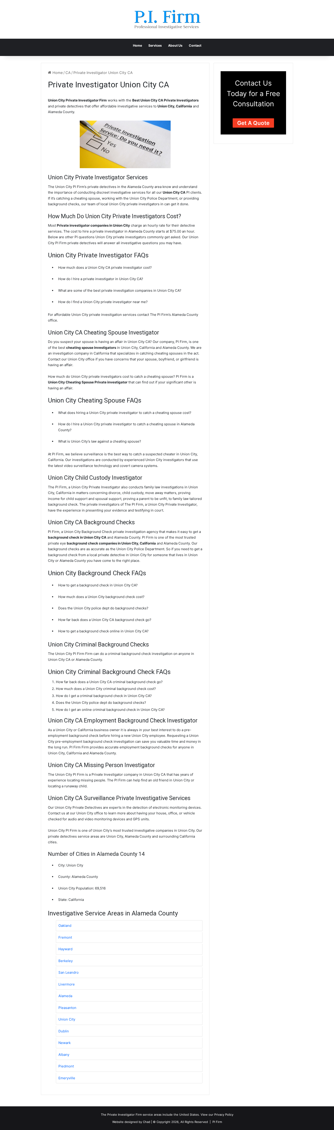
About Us (175, 45)
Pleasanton (67, 1008)
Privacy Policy (223, 1114)
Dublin (63, 1031)
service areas (152, 1114)
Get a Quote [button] (253, 123)
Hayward (65, 949)
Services (155, 45)
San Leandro (68, 972)
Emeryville (66, 1078)
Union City (66, 1019)
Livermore (66, 984)
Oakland (64, 925)
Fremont (65, 937)
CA (68, 72)
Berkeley (65, 961)
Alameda (65, 996)
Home (137, 45)
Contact (195, 45)
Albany (63, 1054)
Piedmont (66, 1066)
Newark (64, 1043)
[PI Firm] (167, 19)
